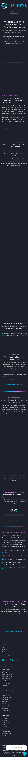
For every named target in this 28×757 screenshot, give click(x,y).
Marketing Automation (7, 733)
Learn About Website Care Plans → (14, 384)
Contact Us (4, 685)
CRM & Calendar (6, 731)
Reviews (4, 680)
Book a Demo (5, 728)
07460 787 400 (17, 654)
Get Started (4, 726)
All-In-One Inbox (6, 729)
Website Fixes (5, 703)
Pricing (3, 724)
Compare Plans (5, 722)
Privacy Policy (6, 752)
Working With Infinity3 (7, 676)
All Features (4, 720)
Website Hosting (6, 699)
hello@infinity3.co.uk (10, 655)
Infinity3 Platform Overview (8, 718)
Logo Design (5, 708)
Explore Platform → (20, 342)
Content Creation (6, 710)
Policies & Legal (5, 706)
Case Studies (5, 682)
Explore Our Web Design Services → (11, 128)
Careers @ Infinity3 (6, 683)
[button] (3, 660)
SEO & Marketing (6, 695)
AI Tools (4, 735)
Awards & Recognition (7, 674)
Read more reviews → (14, 520)
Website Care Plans (6, 697)
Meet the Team (5, 672)
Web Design (5, 694)
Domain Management (7, 705)
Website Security (6, 701)
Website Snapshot (6, 678)
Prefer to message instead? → (14, 631)
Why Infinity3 (5, 671)
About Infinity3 (5, 669)
